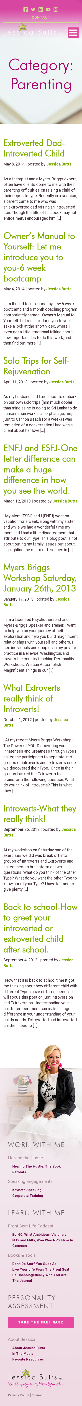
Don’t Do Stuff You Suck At (34, 1264)
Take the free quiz (41, 1322)
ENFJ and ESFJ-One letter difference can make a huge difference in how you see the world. (40, 469)
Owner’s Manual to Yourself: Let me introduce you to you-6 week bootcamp (39, 256)
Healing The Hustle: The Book (36, 1166)
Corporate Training (27, 1196)
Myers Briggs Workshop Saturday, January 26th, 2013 (40, 577)
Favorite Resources (28, 1359)
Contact (41, 17)
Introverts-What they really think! (39, 813)
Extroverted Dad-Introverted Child (34, 147)
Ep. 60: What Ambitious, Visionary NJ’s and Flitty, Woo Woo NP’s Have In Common (42, 1240)
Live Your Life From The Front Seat (40, 1269)
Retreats (19, 1172)
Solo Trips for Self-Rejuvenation (36, 365)
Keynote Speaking (26, 1190)
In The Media (22, 1354)
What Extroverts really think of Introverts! (31, 698)
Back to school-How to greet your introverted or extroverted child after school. (40, 927)
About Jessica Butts (28, 1348)
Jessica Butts (59, 164)
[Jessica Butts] (33, 29)
